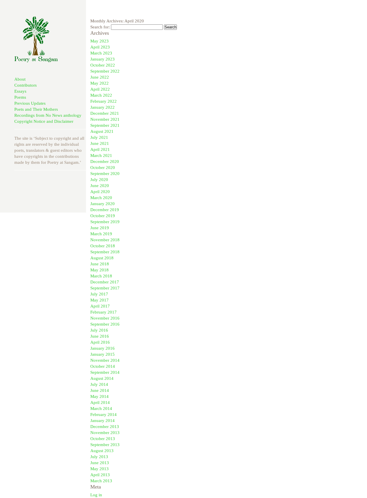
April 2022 (100, 89)
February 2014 (103, 414)
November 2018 (105, 240)
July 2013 (99, 456)
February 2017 (103, 312)
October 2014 (102, 366)
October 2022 (102, 65)
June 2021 (99, 143)
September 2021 (105, 125)
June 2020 (99, 185)
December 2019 (104, 209)
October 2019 (102, 215)
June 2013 (99, 462)
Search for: (100, 27)
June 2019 (99, 227)
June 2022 (99, 77)
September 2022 (105, 71)
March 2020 (101, 197)
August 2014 (102, 378)
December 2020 (104, 161)
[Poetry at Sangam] (36, 61)
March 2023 (101, 53)
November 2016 (105, 318)
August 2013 (102, 450)
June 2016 (99, 336)
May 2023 (99, 41)
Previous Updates (30, 103)
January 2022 (102, 107)
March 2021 (101, 155)
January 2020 (102, 203)
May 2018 (99, 270)
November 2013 (105, 432)
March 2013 (101, 480)
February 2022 (103, 101)
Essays (20, 91)
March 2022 (101, 95)
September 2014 (105, 372)
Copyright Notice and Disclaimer (43, 121)
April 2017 (100, 306)
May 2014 (99, 396)
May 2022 (99, 83)
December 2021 (104, 113)
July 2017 (99, 294)
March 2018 (101, 276)
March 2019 (101, 234)
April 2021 (100, 149)
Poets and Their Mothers (36, 109)
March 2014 (101, 408)
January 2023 (102, 59)
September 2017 (105, 288)
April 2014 (100, 402)
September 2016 (105, 324)
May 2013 (99, 468)
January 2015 (102, 354)
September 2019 (105, 221)
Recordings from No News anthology (47, 115)
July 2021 (99, 137)
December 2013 (104, 426)
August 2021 (102, 131)
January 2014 (102, 420)
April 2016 (100, 342)
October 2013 (102, 438)
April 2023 (100, 47)
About (20, 79)
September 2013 (105, 444)
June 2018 (99, 264)
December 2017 (104, 282)
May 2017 (99, 300)
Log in (96, 495)
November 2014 (105, 360)
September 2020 (105, 173)
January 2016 (102, 348)
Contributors (25, 85)
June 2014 (99, 390)
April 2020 (100, 191)
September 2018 (105, 252)
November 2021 (105, 119)
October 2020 (102, 167)
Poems (20, 97)
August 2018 (102, 258)
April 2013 (100, 474)
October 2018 (102, 246)
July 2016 (99, 330)
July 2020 (99, 179)
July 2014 (99, 384)
